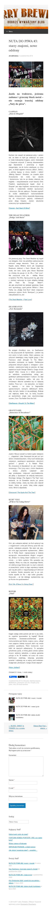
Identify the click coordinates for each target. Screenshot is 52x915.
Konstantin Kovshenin (28, 904)
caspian (37, 681)
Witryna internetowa (15, 796)
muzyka (33, 682)
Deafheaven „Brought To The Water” (21, 403)
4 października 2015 (26, 56)
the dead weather (22, 684)
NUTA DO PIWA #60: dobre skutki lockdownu (25, 886)
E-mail (11, 788)
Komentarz (12, 755)
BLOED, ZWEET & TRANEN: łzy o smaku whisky (17, 728)
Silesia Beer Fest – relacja (40, 727)
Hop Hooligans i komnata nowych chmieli (23, 869)
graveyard (20, 682)
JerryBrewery (13, 56)
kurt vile (27, 682)
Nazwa (12, 780)
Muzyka (26, 681)
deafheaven (13, 682)
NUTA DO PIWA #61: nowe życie (27, 706)
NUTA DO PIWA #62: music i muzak (29, 698)
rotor (14, 684)
